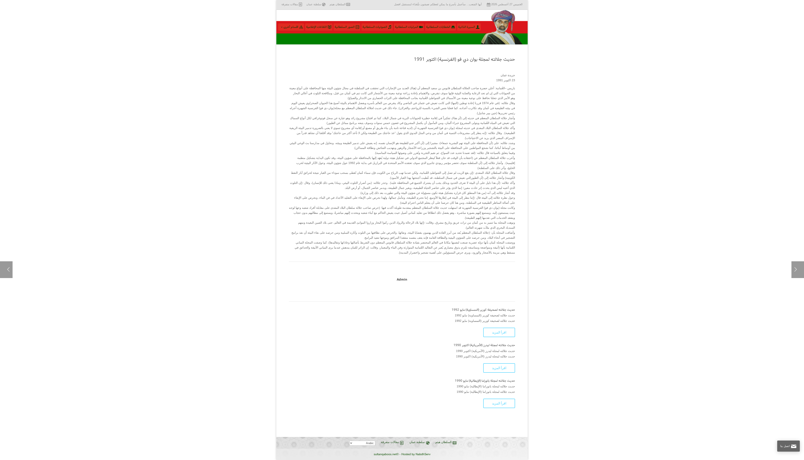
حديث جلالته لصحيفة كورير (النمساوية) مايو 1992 (483, 309)
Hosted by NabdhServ (415, 454)
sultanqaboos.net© (386, 454)
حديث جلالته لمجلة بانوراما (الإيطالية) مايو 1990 (485, 380)
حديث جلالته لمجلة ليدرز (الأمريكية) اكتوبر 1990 (484, 345)
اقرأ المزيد (499, 332)
